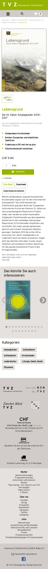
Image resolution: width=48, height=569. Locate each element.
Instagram (24, 515)
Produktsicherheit (24, 535)
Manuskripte (24, 523)
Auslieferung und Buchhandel (24, 525)
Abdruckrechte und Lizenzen (24, 527)
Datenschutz (22, 548)
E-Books (24, 492)
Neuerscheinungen (24, 475)
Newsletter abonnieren (25, 554)
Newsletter (24, 507)
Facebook (24, 510)
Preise (24, 532)
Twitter (24, 512)
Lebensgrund (22, 23)
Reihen (24, 483)
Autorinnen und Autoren (24, 480)
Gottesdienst (29, 350)
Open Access (24, 490)
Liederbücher (10, 361)
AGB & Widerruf (36, 548)
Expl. (14, 165)
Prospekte (24, 505)
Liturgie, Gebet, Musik (32, 361)
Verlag (24, 503)
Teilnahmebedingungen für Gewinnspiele (24, 537)
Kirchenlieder (28, 355)
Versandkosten (24, 530)
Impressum (9, 548)
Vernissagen (24, 487)
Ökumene (8, 367)
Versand (36, 425)
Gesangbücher (10, 350)
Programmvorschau (24, 478)
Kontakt (24, 500)
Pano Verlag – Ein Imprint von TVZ (24, 485)
